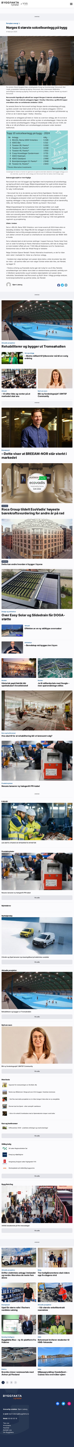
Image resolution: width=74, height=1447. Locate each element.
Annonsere (7, 1425)
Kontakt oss (7, 1430)
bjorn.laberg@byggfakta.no (19, 1414)
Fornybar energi (12, 23)
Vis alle (37, 898)
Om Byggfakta (8, 1432)
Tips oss (6, 1423)
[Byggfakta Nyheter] (10, 4)
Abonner (6, 1428)
